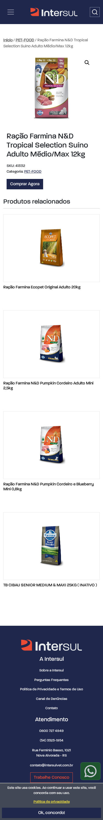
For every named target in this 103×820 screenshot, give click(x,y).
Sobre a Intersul (51, 670)
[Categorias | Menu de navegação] (10, 12)
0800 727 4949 (51, 731)
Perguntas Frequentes (51, 680)
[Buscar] (95, 12)
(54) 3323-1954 (51, 740)
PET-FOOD (25, 40)
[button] (87, 63)
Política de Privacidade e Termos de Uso (51, 689)
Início (8, 40)
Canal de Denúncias (51, 699)
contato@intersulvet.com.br (51, 765)
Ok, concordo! (51, 813)
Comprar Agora (25, 184)
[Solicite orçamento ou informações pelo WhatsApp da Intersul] (90, 771)
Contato (51, 708)
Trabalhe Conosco (51, 777)
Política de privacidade (52, 802)
